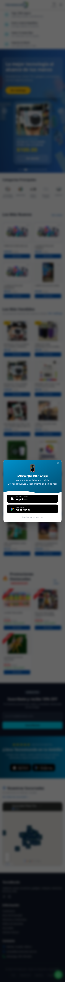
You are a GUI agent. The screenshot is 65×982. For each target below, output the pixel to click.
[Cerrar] (58, 462)
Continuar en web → (32, 517)
